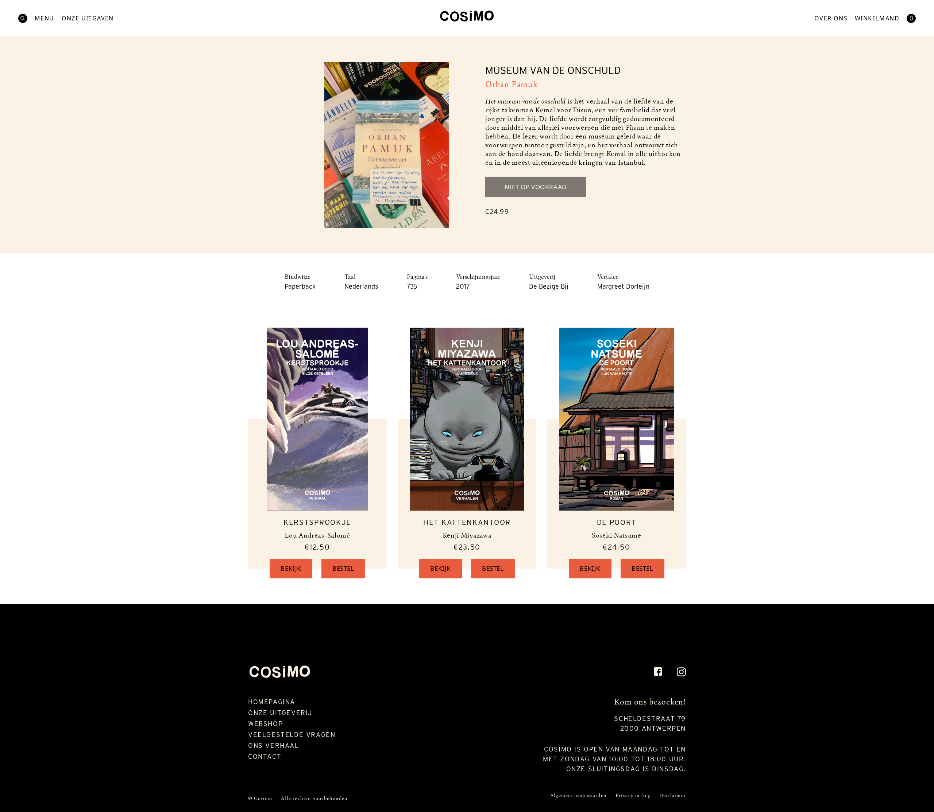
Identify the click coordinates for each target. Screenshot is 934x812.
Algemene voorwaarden (579, 795)
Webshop (265, 723)
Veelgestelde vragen (291, 734)
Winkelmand (877, 18)
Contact (264, 756)
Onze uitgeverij (280, 713)
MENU (44, 18)
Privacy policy (633, 795)
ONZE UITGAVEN (88, 18)
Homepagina (271, 702)
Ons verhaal (273, 745)
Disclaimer (672, 795)
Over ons (831, 18)
